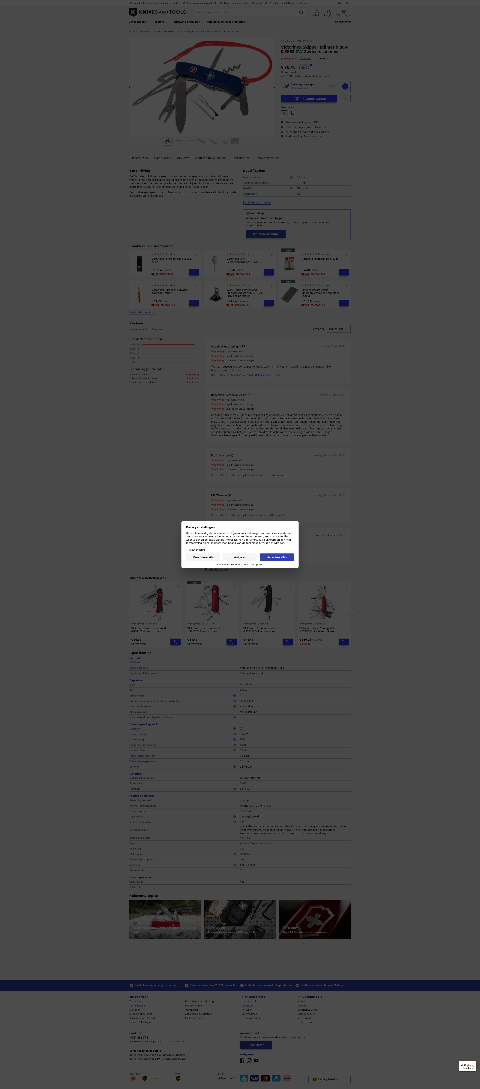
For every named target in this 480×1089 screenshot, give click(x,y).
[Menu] (474, 1063)
